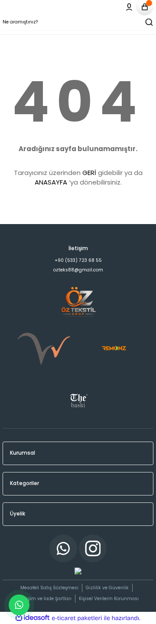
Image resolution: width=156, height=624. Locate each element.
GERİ (89, 172)
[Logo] (78, 236)
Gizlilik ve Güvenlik (107, 587)
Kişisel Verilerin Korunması (109, 598)
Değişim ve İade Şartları (45, 598)
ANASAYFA (51, 182)
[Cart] (144, 7)
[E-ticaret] (77, 618)
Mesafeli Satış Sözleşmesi (49, 587)
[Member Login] (129, 7)
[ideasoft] (32, 618)
